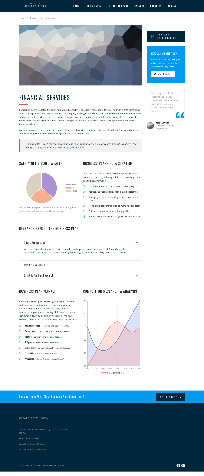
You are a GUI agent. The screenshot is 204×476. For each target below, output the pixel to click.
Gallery (139, 5)
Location (156, 5)
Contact (173, 5)
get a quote (168, 397)
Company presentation (166, 36)
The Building (93, 5)
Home (76, 5)
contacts (164, 73)
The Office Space (117, 5)
